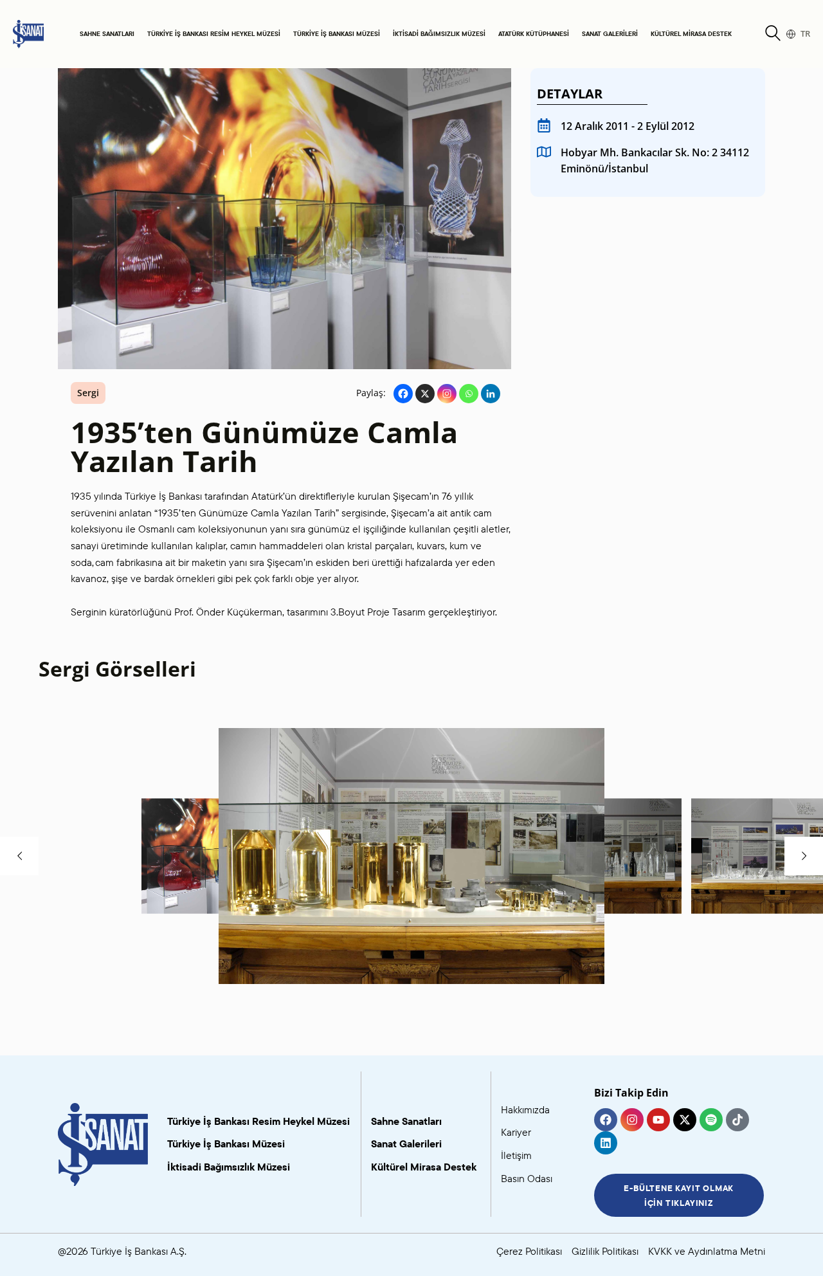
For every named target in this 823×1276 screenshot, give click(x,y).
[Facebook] (403, 393)
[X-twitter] (684, 1119)
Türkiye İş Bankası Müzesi (336, 34)
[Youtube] (658, 1119)
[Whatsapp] (468, 393)
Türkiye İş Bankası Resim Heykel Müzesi (213, 34)
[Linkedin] (490, 393)
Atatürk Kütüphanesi (533, 34)
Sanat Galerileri (610, 34)
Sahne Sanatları (107, 34)
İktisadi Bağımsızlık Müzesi (439, 34)
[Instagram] (447, 393)
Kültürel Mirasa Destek (691, 34)
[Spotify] (711, 1119)
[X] (425, 393)
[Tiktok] (737, 1119)
